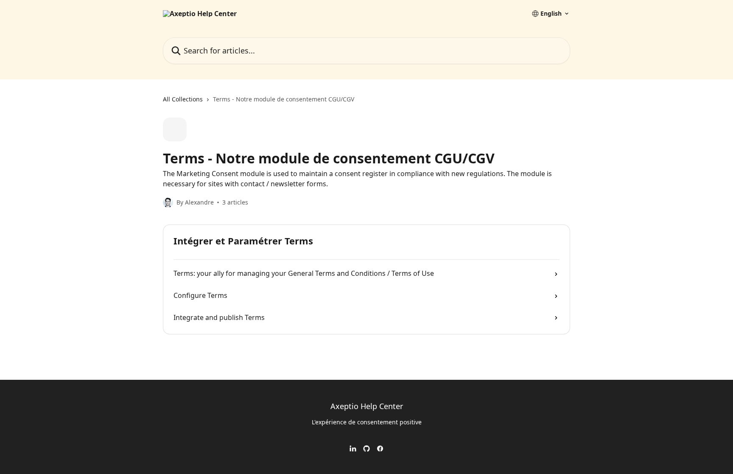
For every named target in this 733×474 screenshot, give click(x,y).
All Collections (183, 99)
